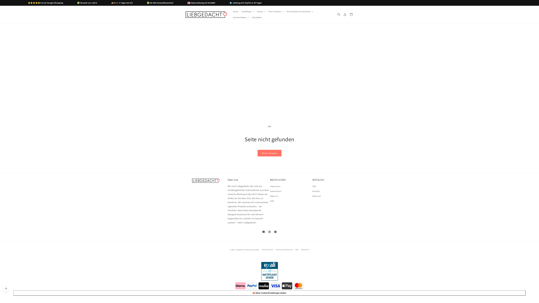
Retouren (316, 196)
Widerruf (274, 196)
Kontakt (316, 191)
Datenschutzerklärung (284, 250)
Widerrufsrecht (267, 250)
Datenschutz (276, 191)
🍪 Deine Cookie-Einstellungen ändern (269, 293)
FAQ (314, 186)
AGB (272, 201)
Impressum (275, 186)
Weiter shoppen (269, 153)
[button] (247, 11)
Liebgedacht (240, 250)
